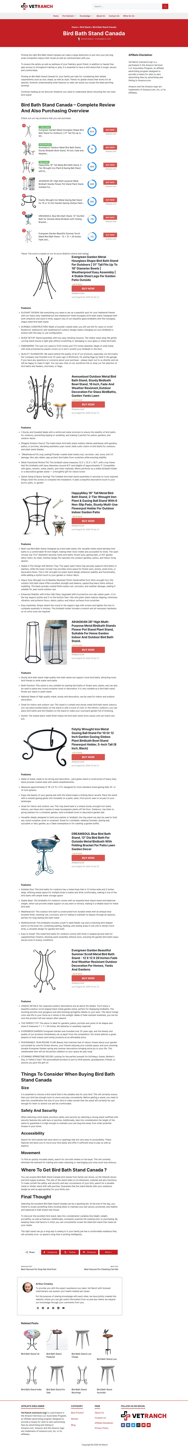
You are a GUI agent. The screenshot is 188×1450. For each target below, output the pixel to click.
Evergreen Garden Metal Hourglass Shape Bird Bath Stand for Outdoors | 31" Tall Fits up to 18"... (61, 133)
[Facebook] (123, 1425)
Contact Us (100, 1418)
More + (109, 1253)
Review (74, 1419)
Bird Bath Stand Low (107, 1359)
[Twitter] (133, 1425)
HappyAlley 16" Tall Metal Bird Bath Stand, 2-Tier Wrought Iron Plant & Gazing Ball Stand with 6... (60, 168)
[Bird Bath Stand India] (32, 1375)
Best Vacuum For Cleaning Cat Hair (101, 1269)
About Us (99, 1412)
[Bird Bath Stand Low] (107, 1342)
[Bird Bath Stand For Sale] (57, 1375)
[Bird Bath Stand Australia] (107, 1375)
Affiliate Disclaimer (104, 1423)
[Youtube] (143, 1425)
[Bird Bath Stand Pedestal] (57, 1339)
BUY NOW (88, 288)
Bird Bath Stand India (31, 1389)
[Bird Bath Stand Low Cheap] (82, 1339)
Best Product (77, 1412)
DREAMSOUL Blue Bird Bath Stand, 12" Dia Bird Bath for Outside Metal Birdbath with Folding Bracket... (61, 219)
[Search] (165, 6)
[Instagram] (138, 1425)
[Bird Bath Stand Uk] (32, 1339)
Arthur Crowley (44, 1284)
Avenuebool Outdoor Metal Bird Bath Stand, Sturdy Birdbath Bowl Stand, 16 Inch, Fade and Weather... (61, 150)
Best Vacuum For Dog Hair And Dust (38, 1269)
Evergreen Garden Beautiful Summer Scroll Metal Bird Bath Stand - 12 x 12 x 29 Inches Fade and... (60, 236)
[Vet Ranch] (37, 6)
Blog (73, 1425)
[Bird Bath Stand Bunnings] (82, 1375)
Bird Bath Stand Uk (30, 1354)
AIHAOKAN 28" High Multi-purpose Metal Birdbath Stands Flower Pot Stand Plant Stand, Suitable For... (61, 184)
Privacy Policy (101, 1428)
